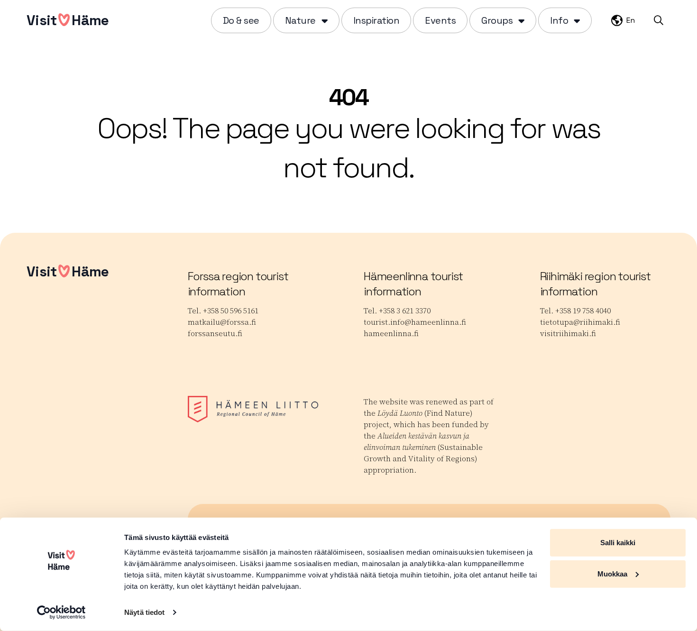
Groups (497, 20)
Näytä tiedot (144, 612)
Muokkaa (612, 573)
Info (559, 20)
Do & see (241, 20)
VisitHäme (68, 20)
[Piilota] (324, 20)
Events (440, 20)
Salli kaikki (617, 543)
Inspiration (376, 20)
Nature (300, 20)
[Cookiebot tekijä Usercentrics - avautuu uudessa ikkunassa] (61, 612)
